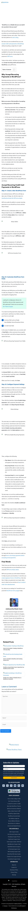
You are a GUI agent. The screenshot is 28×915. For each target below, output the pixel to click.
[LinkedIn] (19, 785)
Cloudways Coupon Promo (14, 836)
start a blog (15, 37)
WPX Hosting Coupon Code (14, 851)
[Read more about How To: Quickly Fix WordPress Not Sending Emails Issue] (14, 655)
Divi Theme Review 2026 (14, 801)
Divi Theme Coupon (8, 306)
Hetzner (5, 905)
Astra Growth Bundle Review (14, 826)
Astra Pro (11, 903)
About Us (14, 865)
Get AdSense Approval (14, 818)
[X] (7, 785)
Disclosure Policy (14, 869)
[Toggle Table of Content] (13, 69)
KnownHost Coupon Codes (14, 859)
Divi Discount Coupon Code (14, 834)
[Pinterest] (11, 785)
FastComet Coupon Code (14, 839)
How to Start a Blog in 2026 (14, 798)
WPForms (10, 56)
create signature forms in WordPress (11, 578)
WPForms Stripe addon (13, 569)
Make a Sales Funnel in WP (14, 811)
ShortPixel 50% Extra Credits (14, 854)
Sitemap (14, 874)
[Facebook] (3, 785)
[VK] (22, 785)
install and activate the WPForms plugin (12, 198)
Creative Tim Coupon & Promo (14, 856)
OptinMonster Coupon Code (14, 844)
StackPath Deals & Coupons (14, 846)
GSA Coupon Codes (14, 831)
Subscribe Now (14, 777)
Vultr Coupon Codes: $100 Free (14, 841)
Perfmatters (14, 908)
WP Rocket (22, 905)
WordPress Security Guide (14, 816)
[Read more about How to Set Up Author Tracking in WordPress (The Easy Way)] (13, 645)
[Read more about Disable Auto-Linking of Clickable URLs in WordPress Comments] (14, 674)
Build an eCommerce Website (14, 808)
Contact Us (14, 867)
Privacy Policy (14, 872)
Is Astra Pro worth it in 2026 (14, 803)
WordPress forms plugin (13, 590)
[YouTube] (15, 785)
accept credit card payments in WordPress (13, 43)
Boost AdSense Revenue (14, 821)
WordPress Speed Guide (14, 813)
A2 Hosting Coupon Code (14, 849)
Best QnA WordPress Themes (14, 806)
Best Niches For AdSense (14, 823)
